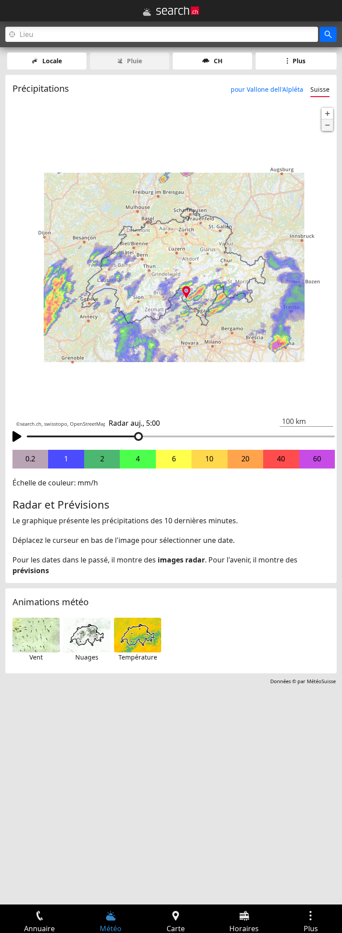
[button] (327, 113)
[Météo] (147, 12)
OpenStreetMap (88, 424)
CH (218, 61)
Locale (52, 61)
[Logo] (177, 10)
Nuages (86, 657)
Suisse (320, 89)
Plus (299, 61)
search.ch (30, 424)
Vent (36, 657)
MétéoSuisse (321, 681)
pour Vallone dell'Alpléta (267, 89)
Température (137, 657)
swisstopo (55, 424)
